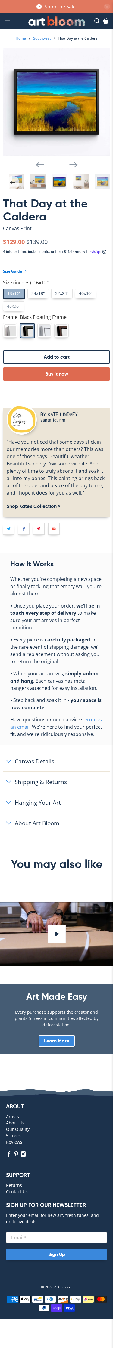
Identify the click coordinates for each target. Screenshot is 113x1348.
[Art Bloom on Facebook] (9, 1155)
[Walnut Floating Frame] (61, 330)
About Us (15, 1123)
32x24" (62, 293)
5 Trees (13, 1135)
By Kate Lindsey (59, 414)
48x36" (13, 306)
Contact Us (17, 1191)
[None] (10, 330)
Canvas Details (34, 761)
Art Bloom (62, 1287)
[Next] (73, 164)
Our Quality (18, 1129)
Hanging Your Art (38, 802)
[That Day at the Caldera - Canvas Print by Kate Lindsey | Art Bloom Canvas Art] (56, 102)
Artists (12, 1116)
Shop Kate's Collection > (33, 506)
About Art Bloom (37, 823)
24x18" (38, 293)
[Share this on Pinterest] (39, 529)
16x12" (14, 293)
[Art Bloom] (56, 21)
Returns (14, 1185)
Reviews (14, 1142)
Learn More (56, 1041)
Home (21, 38)
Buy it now (56, 374)
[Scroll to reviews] (56, 233)
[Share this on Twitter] (8, 529)
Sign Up (56, 1254)
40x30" (86, 293)
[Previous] (39, 164)
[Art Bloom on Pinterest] (16, 1155)
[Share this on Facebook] (24, 529)
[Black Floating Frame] (27, 330)
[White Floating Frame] (44, 330)
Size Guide (13, 271)
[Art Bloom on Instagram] (23, 1155)
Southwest (42, 38)
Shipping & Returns (41, 782)
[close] (107, 7)
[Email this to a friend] (54, 529)
